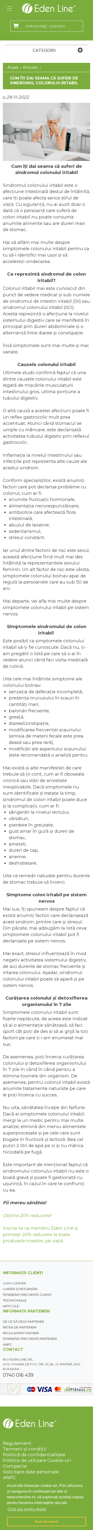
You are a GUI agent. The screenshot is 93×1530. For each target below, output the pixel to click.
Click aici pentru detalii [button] (27, 1509)
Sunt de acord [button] (46, 1521)
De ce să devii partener (23, 1321)
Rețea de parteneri (19, 1327)
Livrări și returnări (20, 1289)
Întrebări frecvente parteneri (30, 1339)
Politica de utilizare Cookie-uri (37, 1460)
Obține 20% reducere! (27, 1215)
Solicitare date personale (31, 1472)
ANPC (7, 1344)
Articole (30, 67)
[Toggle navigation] (9, 8)
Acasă (12, 67)
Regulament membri (21, 1333)
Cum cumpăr (14, 1283)
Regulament (17, 1443)
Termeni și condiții (24, 1449)
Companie (15, 1466)
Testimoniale (14, 1300)
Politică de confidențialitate (34, 1454)
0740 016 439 (18, 1375)
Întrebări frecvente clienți (27, 1295)
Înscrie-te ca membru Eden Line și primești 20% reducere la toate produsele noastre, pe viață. (40, 1234)
